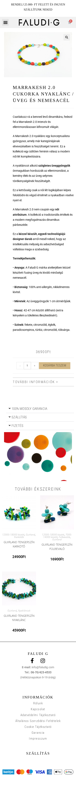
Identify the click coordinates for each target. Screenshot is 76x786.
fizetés (17, 426)
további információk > (35, 382)
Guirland (30, 534)
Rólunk (38, 703)
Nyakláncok (24, 610)
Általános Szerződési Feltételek (38, 721)
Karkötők (19, 537)
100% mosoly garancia (29, 409)
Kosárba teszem (54, 365)
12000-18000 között (13, 534)
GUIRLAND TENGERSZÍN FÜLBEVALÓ (57, 546)
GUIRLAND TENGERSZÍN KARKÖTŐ (19, 543)
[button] (5, 22)
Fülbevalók (64, 537)
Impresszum (38, 738)
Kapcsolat (38, 709)
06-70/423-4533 (41, 672)
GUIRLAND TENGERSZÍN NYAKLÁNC (19, 617)
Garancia (38, 733)
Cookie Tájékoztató (38, 727)
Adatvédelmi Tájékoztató (38, 715)
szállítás (19, 417)
